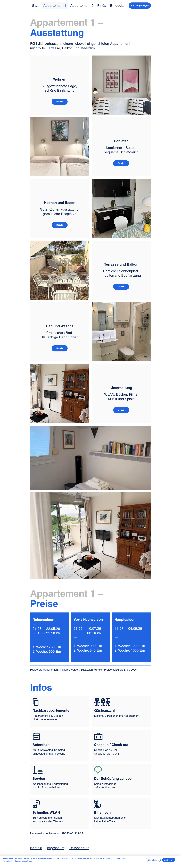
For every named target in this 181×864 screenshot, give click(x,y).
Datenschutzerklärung (23, 861)
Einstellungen (153, 860)
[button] (60, 102)
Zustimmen (168, 860)
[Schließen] (178, 860)
